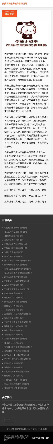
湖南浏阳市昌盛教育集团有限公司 (18, 347)
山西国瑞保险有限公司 (13, 334)
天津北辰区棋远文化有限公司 (16, 289)
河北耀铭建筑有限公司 (13, 236)
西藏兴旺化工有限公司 (13, 367)
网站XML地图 (12, 429)
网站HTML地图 (40, 429)
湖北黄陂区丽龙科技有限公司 (16, 281)
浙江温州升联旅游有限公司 (15, 232)
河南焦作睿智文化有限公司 (15, 388)
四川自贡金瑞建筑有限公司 (15, 339)
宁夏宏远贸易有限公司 (13, 310)
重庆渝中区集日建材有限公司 (16, 355)
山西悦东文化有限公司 (13, 252)
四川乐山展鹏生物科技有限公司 (17, 269)
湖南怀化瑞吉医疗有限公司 (15, 244)
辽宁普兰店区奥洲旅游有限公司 (17, 359)
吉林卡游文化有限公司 (13, 318)
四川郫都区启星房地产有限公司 (17, 314)
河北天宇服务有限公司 (13, 330)
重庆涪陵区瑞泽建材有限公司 (16, 384)
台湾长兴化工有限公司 (13, 376)
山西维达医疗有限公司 (13, 240)
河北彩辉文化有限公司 (13, 297)
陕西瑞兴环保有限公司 (13, 306)
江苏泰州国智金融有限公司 (15, 248)
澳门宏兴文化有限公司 (13, 343)
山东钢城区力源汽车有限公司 (16, 351)
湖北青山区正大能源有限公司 (16, 371)
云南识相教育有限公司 (13, 293)
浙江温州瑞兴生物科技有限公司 (17, 260)
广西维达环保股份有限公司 (15, 380)
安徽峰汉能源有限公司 (13, 363)
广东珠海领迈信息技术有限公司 (17, 322)
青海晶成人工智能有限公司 (15, 302)
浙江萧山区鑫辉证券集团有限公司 (18, 273)
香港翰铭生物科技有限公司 (15, 277)
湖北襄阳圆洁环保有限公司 (15, 228)
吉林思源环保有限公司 (13, 285)
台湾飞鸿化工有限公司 (13, 256)
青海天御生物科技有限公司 (15, 265)
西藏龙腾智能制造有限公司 (15, 326)
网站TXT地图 (26, 429)
